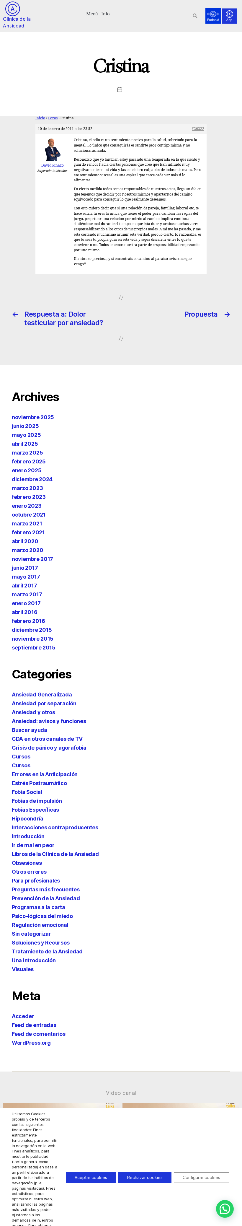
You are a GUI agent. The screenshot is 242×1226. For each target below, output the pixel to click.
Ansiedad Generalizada (42, 694)
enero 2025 (26, 470)
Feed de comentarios (39, 1034)
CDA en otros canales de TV (47, 739)
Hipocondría (27, 818)
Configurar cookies (201, 1177)
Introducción (28, 836)
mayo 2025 (26, 435)
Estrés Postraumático (39, 783)
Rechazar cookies (145, 1177)
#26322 (198, 129)
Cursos (21, 756)
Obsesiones (27, 863)
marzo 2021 (27, 523)
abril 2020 (25, 541)
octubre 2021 (29, 515)
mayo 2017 (26, 577)
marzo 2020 (27, 550)
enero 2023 (26, 506)
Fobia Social (27, 792)
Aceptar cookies (91, 1177)
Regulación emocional (40, 925)
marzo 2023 (27, 488)
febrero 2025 (29, 461)
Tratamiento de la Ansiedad (47, 951)
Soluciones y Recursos (40, 943)
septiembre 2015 (33, 647)
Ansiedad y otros (33, 712)
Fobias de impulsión (37, 801)
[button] (92, 13)
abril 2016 (24, 612)
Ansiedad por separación (44, 703)
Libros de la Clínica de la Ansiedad (55, 854)
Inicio (40, 118)
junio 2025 (25, 426)
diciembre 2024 (32, 479)
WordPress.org (31, 1043)
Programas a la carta (38, 907)
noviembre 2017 (32, 559)
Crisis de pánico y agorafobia (49, 748)
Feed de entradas (34, 1025)
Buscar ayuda (29, 730)
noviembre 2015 (32, 639)
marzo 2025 (27, 453)
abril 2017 (24, 585)
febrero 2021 (28, 532)
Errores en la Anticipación (45, 774)
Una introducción (34, 960)
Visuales (23, 969)
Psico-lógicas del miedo (42, 916)
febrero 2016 (28, 621)
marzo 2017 (27, 594)
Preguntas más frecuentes (46, 889)
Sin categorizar (31, 934)
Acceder (23, 1016)
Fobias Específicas (35, 810)
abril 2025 (25, 444)
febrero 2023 (29, 497)
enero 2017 (26, 603)
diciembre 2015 (32, 630)
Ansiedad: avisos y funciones (49, 721)
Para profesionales (36, 880)
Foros (53, 118)
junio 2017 (25, 568)
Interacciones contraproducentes (55, 827)
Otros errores (29, 872)
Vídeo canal (121, 1092)
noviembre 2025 (33, 417)
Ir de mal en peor (33, 845)
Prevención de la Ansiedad (46, 898)
